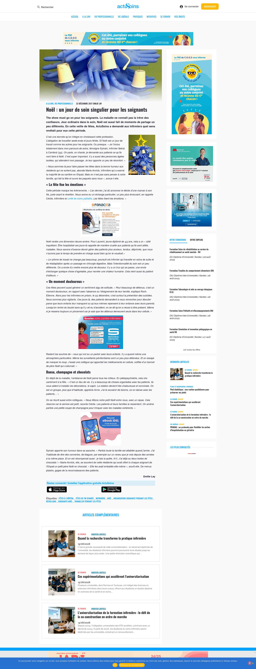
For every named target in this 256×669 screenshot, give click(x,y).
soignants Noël (65, 501)
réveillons (51, 501)
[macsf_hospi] (191, 180)
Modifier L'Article (98, 534)
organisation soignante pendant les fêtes (133, 498)
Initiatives (151, 16)
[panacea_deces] (101, 235)
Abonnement (210, 6)
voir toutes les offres (191, 349)
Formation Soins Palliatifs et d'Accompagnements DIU (191, 310)
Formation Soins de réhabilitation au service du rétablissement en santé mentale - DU (189, 251)
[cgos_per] (128, 44)
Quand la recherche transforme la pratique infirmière (112, 538)
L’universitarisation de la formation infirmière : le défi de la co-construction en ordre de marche (114, 614)
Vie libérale (123, 16)
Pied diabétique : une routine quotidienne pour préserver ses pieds (189, 391)
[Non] (252, 663)
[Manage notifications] (250, 663)
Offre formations (178, 239)
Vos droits (179, 16)
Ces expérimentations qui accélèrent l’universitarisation (113, 576)
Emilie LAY (97, 103)
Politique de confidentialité (131, 665)
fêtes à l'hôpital (66, 498)
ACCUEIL (74, 16)
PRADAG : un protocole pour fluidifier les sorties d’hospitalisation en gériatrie (190, 429)
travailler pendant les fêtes (87, 501)
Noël (109, 498)
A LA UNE (86, 16)
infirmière (100, 498)
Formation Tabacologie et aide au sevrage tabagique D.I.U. (191, 291)
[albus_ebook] (101, 444)
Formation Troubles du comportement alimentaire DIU (192, 270)
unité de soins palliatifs (80, 198)
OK (115, 665)
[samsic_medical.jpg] (100, 348)
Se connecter (192, 6)
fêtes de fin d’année (85, 498)
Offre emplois (196, 239)
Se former (165, 16)
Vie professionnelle (104, 16)
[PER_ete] (192, 133)
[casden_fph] (192, 225)
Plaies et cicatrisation (178, 386)
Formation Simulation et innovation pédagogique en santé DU (191, 331)
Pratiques (138, 16)
